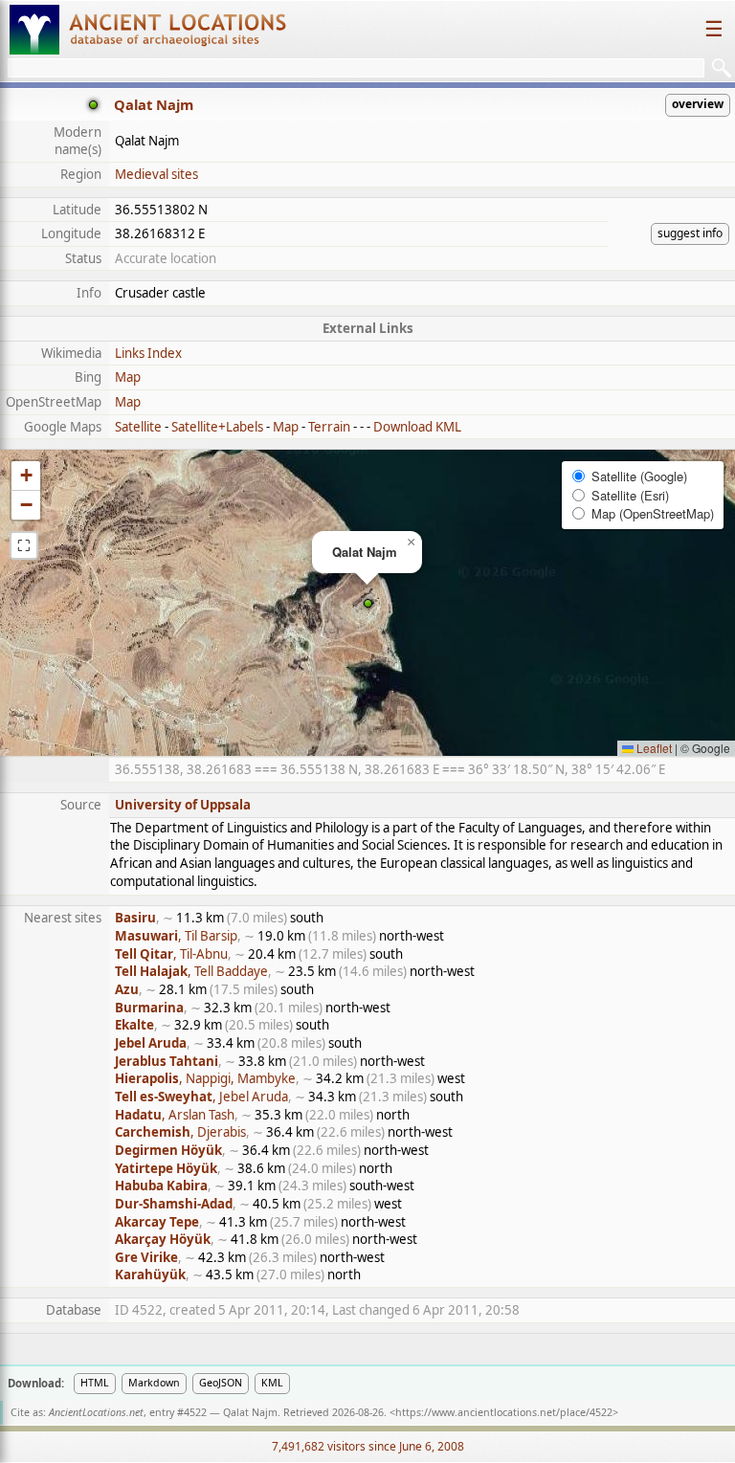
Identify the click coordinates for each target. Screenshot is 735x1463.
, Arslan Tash (174, 1114)
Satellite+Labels (217, 426)
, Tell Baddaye (191, 971)
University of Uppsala (183, 804)
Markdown (154, 1382)
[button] (368, 603)
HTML (94, 1382)
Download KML (417, 426)
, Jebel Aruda (201, 1096)
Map (128, 377)
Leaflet (653, 748)
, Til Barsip (176, 935)
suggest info (690, 233)
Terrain (329, 426)
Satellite (138, 426)
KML (272, 1382)
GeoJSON (220, 1382)
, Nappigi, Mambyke (205, 1078)
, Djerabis (180, 1132)
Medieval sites (156, 174)
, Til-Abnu (171, 954)
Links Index (148, 353)
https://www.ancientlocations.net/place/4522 (503, 1412)
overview (698, 104)
